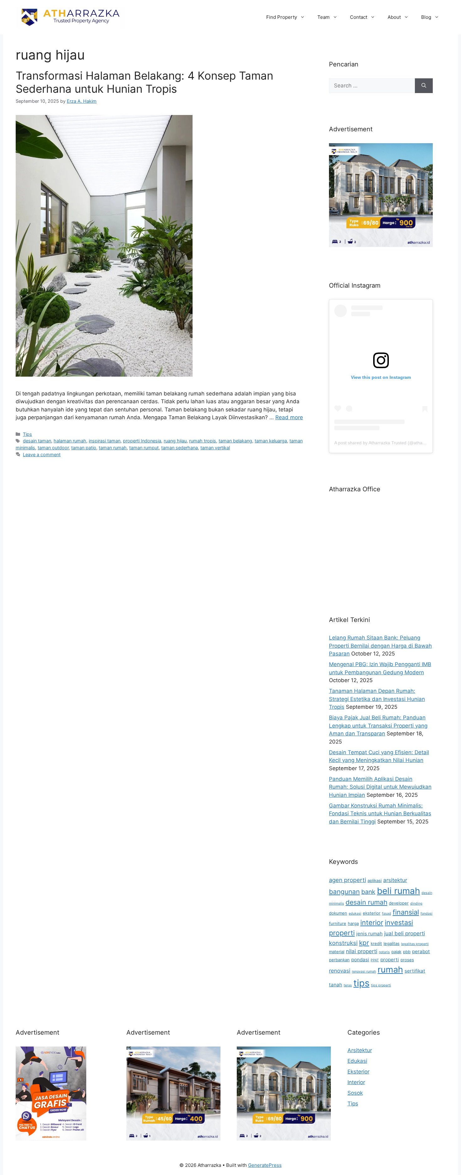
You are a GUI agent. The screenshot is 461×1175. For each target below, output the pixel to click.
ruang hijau (175, 440)
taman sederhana (179, 447)
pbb (407, 951)
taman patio (83, 447)
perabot (421, 951)
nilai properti (361, 951)
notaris (384, 952)
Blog (426, 17)
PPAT (375, 960)
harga (353, 923)
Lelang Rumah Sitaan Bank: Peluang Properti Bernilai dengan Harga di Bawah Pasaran (380, 645)
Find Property (281, 17)
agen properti (347, 879)
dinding (416, 903)
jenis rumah (369, 934)
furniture (337, 923)
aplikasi (375, 880)
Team (323, 17)
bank (368, 892)
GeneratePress (265, 1165)
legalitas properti (415, 944)
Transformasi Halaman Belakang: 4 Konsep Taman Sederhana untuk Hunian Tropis (144, 82)
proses (407, 959)
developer (399, 903)
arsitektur (395, 880)
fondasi (426, 913)
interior (371, 922)
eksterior (371, 913)
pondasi (360, 960)
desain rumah (366, 902)
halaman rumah (70, 440)
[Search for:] (372, 85)
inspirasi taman (104, 440)
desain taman (37, 440)
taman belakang (235, 440)
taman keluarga (271, 440)
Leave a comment (42, 454)
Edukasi (357, 1061)
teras (348, 985)
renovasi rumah (364, 971)
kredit (376, 943)
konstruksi (343, 942)
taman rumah (113, 447)
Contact (358, 17)
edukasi (355, 913)
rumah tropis (202, 440)
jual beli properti (404, 933)
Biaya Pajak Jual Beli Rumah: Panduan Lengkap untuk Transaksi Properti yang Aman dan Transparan (378, 725)
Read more (289, 417)
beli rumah (398, 890)
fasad (386, 913)
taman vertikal (215, 447)
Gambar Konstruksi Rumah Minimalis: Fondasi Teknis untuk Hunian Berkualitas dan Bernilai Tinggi (380, 813)
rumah (390, 969)
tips (361, 983)
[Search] (424, 85)
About (394, 17)
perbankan (339, 959)
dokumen (338, 913)
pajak (396, 951)
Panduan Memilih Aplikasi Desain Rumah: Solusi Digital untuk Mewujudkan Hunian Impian (380, 787)
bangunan (344, 892)
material (336, 951)
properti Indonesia (142, 440)
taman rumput (144, 447)
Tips (27, 434)
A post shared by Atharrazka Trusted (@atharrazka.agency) (393, 442)
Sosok (355, 1093)
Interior (356, 1082)
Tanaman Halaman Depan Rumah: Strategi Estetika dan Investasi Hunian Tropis (377, 699)
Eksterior (358, 1071)
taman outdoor (53, 447)
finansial (406, 912)
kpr (364, 943)
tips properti (381, 985)
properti (389, 960)
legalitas (392, 943)
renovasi (339, 971)
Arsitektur (359, 1050)
